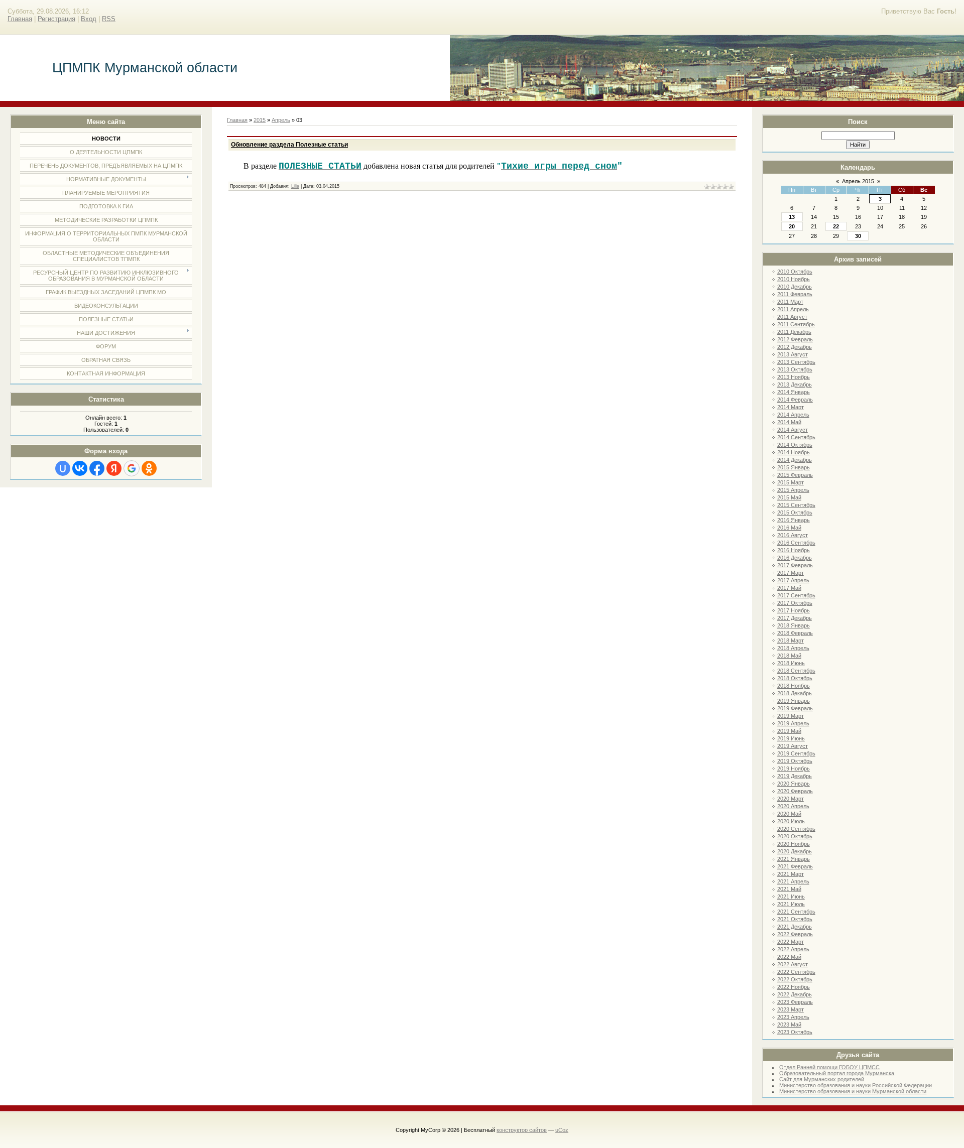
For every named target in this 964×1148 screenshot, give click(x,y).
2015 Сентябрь (796, 505)
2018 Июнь (791, 663)
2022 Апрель (793, 949)
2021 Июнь (791, 897)
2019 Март (790, 716)
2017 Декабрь (794, 618)
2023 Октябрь (794, 1032)
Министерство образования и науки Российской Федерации (855, 1085)
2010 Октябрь (794, 272)
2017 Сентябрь (796, 595)
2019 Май (789, 731)
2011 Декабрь (794, 332)
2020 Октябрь (794, 836)
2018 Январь (793, 625)
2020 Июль (791, 821)
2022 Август (792, 964)
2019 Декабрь (794, 776)
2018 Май (789, 656)
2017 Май (789, 588)
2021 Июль (791, 904)
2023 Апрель (793, 1017)
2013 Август (792, 354)
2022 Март (790, 942)
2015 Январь (793, 467)
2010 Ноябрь (793, 279)
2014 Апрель (793, 415)
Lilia (295, 186)
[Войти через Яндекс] (114, 468)
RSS (108, 19)
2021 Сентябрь (796, 912)
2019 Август (792, 746)
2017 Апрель (793, 580)
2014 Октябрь (794, 445)
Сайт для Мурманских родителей (821, 1079)
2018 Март (790, 640)
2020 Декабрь (794, 851)
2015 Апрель (793, 490)
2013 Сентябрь (796, 362)
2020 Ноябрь (793, 844)
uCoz (561, 1130)
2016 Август (792, 535)
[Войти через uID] (62, 468)
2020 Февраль (795, 791)
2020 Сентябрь (796, 829)
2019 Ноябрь (793, 769)
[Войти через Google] (132, 468)
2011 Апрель (793, 309)
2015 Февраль (795, 475)
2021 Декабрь (794, 927)
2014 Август (792, 430)
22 (836, 226)
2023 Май (789, 1025)
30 (858, 236)
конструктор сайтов (522, 1130)
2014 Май (789, 422)
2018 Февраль (795, 633)
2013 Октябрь (794, 369)
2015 (260, 120)
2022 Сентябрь (796, 972)
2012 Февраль (795, 339)
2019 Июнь (791, 738)
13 (792, 217)
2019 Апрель (793, 723)
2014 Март (790, 407)
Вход (88, 19)
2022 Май (789, 957)
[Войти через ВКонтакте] (79, 468)
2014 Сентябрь (796, 437)
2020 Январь (793, 784)
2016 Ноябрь (793, 550)
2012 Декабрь (794, 347)
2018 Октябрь (794, 678)
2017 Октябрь (794, 603)
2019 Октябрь (794, 761)
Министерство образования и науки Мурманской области (852, 1091)
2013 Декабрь (794, 384)
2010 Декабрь (794, 287)
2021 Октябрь (794, 919)
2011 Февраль (794, 294)
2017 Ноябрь (793, 610)
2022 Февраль (795, 934)
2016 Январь (793, 520)
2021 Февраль (795, 866)
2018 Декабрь (794, 693)
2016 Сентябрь (796, 543)
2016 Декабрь (794, 558)
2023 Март (790, 1009)
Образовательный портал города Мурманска (836, 1073)
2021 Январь (793, 859)
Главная (20, 19)
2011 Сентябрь (796, 324)
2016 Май (789, 528)
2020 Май (789, 814)
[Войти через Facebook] (96, 468)
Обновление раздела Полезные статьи (289, 144)
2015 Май (789, 497)
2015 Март (790, 482)
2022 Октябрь (794, 979)
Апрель (281, 120)
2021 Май (789, 889)
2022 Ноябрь (793, 987)
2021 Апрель (793, 881)
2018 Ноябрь (793, 686)
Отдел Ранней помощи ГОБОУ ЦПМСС (829, 1067)
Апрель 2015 (858, 181)
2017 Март (790, 573)
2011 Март (790, 302)
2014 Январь (793, 392)
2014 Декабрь (794, 460)
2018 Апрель (793, 648)
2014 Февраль (795, 400)
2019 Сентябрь (796, 753)
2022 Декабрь (794, 994)
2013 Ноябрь (793, 377)
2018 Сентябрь (796, 671)
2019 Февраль (795, 708)
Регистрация (56, 19)
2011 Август (792, 317)
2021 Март (790, 874)
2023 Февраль (795, 1002)
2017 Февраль (795, 565)
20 (792, 226)
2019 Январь (793, 701)
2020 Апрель (793, 806)
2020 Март (790, 799)
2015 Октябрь (794, 512)
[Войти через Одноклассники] (149, 468)
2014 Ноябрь (793, 452)
